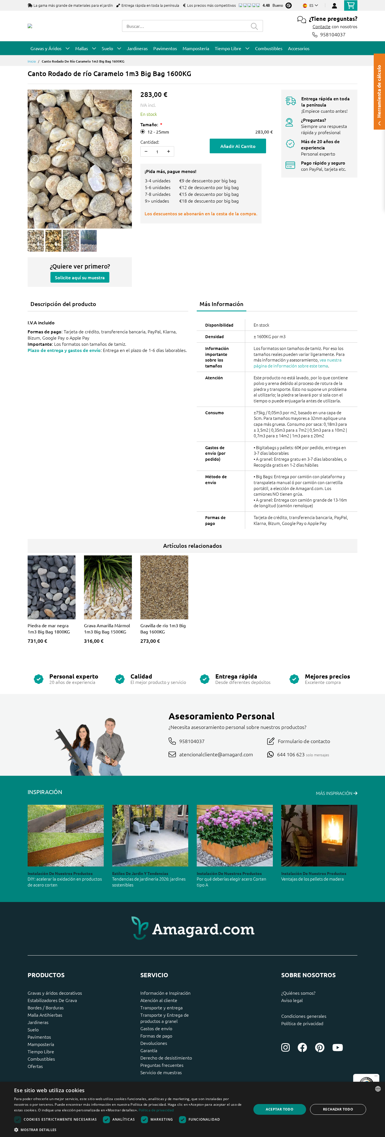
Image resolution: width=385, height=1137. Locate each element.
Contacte (322, 26)
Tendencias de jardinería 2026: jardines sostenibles (148, 882)
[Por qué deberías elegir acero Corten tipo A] (235, 835)
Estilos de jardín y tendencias (140, 873)
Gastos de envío (156, 1028)
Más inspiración (334, 793)
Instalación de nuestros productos (60, 873)
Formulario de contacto (304, 741)
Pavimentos (39, 1037)
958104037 (333, 34)
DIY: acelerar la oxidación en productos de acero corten (65, 882)
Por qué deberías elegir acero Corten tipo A (231, 882)
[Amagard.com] (30, 26)
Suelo (33, 1029)
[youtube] (337, 1047)
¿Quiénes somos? (298, 993)
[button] (129, 1129)
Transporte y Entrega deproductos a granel (164, 1018)
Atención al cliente (158, 1000)
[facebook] (302, 1047)
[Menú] (376, 1077)
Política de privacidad (302, 1023)
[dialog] (192, 1109)
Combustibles (41, 1059)
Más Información (222, 303)
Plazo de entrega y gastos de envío (64, 350)
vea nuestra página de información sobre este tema (298, 363)
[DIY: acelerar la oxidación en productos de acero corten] (66, 835)
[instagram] (285, 1047)
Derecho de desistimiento (166, 1057)
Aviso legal (292, 1000)
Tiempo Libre (41, 1051)
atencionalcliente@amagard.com (216, 754)
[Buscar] (254, 26)
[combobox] (184, 26)
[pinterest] (319, 1047)
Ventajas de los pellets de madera (312, 879)
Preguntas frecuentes (161, 1065)
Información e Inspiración (165, 993)
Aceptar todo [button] (279, 1109)
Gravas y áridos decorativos (55, 993)
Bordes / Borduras (46, 1007)
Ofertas (35, 1066)
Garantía (148, 1050)
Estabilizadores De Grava (52, 1000)
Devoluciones (153, 1043)
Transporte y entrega (161, 1007)
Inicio (32, 61)
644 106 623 (291, 754)
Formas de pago (156, 1035)
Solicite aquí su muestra (80, 277)
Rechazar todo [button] (338, 1109)
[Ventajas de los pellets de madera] (319, 835)
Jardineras (38, 1022)
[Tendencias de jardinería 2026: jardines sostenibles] (150, 835)
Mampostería (41, 1044)
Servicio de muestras (161, 1072)
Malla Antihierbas (45, 1015)
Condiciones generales (303, 1016)
